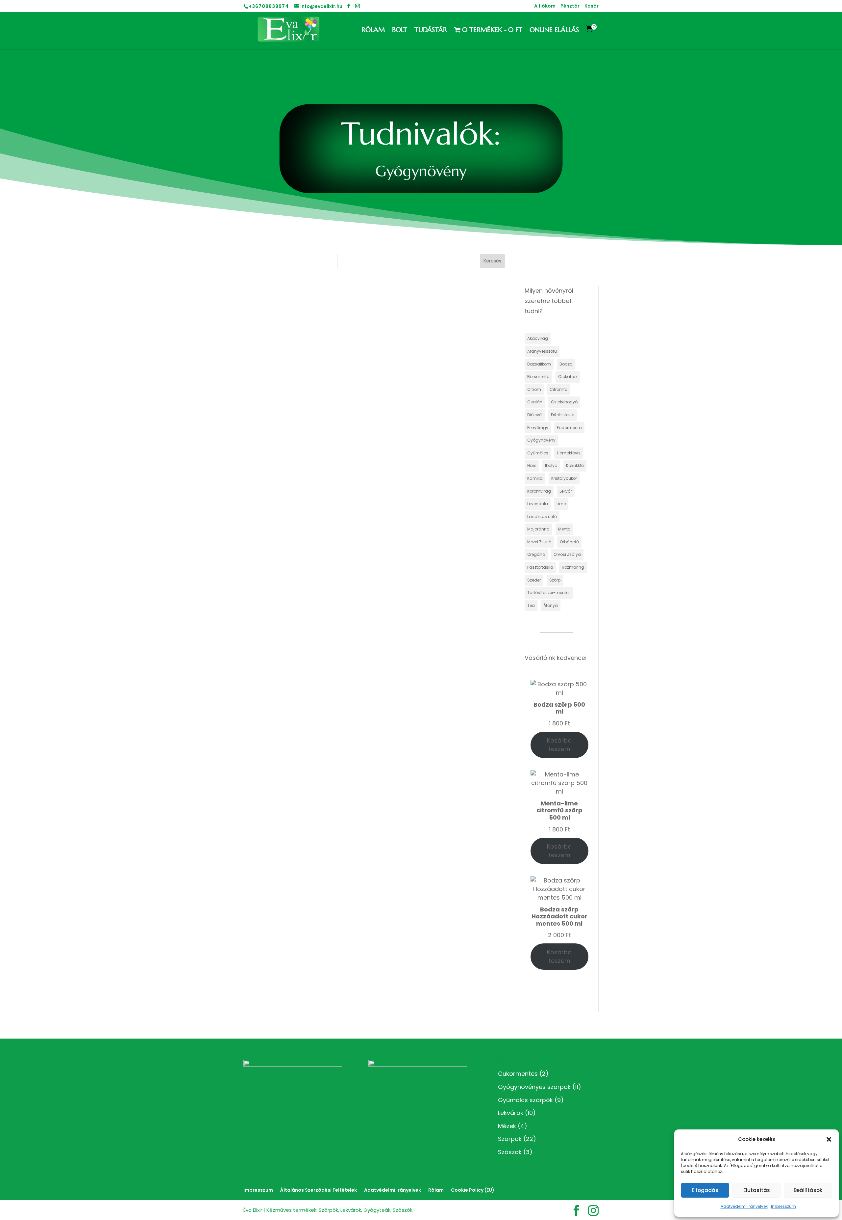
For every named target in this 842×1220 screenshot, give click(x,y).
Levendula (537, 503)
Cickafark (568, 376)
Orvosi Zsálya (567, 554)
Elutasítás (756, 1190)
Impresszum (783, 1206)
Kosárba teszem (559, 744)
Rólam (373, 31)
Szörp (554, 580)
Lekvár (565, 491)
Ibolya (551, 465)
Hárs (531, 465)
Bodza (566, 364)
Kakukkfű (575, 465)
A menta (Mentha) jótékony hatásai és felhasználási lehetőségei (326, 868)
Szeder (534, 580)
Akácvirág (537, 338)
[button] (829, 1139)
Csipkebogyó (564, 402)
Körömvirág (539, 491)
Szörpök (510, 1139)
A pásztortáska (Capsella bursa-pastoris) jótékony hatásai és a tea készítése (338, 467)
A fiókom (545, 6)
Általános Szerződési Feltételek (318, 1190)
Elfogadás (705, 1190)
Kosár (591, 6)
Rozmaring (573, 567)
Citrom (534, 389)
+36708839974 (269, 6)
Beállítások (808, 1190)
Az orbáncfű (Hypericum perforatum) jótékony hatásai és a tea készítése (335, 711)
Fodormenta (569, 427)
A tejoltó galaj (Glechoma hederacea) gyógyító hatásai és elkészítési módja (338, 310)
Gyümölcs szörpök (525, 1100)
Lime (561, 503)
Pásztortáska (540, 567)
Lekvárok (510, 1113)
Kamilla (535, 478)
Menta (564, 529)
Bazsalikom (539, 364)
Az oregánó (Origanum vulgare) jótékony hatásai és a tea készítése (330, 633)
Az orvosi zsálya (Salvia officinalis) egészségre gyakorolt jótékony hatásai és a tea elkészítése (361, 555)
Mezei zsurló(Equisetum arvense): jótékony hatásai (311, 790)
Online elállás (554, 31)
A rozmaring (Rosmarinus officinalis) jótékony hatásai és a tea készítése (337, 388)
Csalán (534, 402)
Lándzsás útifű (542, 516)
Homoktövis (569, 453)
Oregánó (536, 554)
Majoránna (538, 529)
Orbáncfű (569, 542)
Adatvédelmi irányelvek (744, 1206)
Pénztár (570, 6)
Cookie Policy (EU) (472, 1190)
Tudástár (430, 31)
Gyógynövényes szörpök (534, 1087)
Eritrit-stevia (563, 415)
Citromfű (558, 389)
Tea (531, 605)
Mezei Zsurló (539, 542)
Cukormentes (518, 1074)
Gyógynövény (541, 440)
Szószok (510, 1152)
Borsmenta (538, 376)
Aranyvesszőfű (542, 351)
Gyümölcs (537, 453)
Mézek (507, 1126)
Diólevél (534, 415)
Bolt (399, 31)
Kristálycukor (564, 478)
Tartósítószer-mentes (549, 592)
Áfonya (550, 605)
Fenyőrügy (537, 427)
